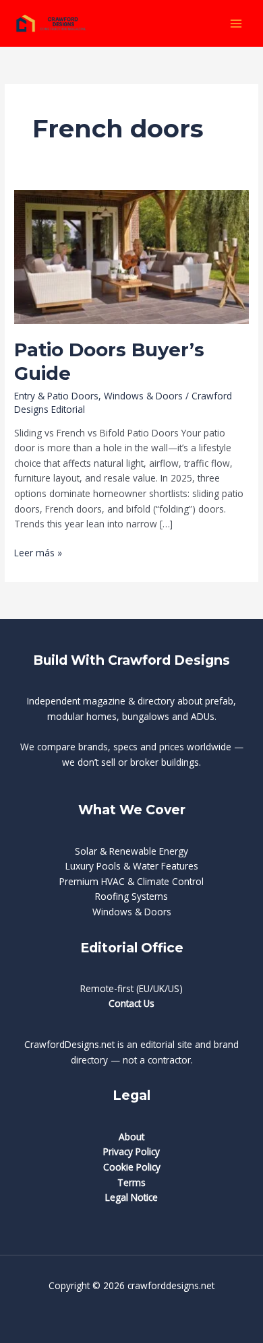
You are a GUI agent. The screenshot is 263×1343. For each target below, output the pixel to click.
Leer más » (38, 553)
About (131, 1136)
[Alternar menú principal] (236, 23)
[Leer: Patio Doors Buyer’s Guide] (131, 255)
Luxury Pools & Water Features (131, 865)
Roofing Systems (131, 896)
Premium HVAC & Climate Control (131, 881)
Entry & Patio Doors (56, 395)
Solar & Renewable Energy (131, 851)
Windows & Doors (143, 395)
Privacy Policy (131, 1151)
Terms (131, 1182)
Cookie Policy (131, 1166)
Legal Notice (131, 1197)
